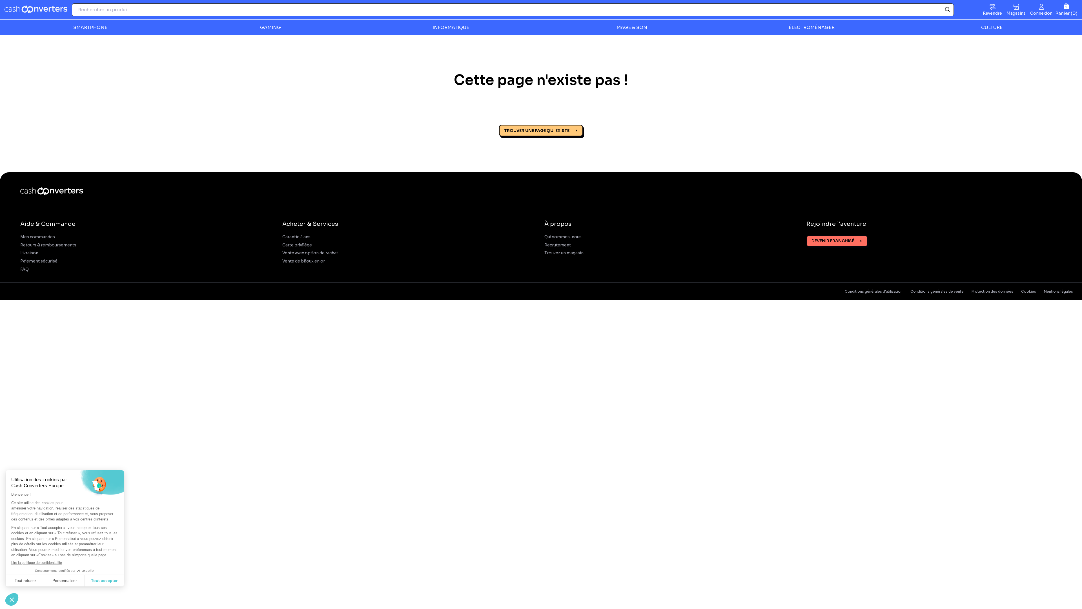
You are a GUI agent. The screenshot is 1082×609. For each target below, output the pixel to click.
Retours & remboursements (48, 245)
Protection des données (992, 292)
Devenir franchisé (833, 240)
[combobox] (513, 9)
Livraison (29, 253)
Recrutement (557, 245)
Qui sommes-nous (563, 237)
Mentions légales (1058, 292)
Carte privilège (297, 245)
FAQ (24, 269)
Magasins (1016, 13)
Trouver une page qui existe (536, 130)
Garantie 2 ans (296, 237)
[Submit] (947, 10)
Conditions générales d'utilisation (874, 292)
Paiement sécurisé (38, 261)
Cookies (1028, 292)
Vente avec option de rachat (310, 253)
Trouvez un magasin (564, 253)
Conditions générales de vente (937, 292)
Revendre (992, 13)
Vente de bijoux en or (303, 261)
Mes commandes (37, 237)
